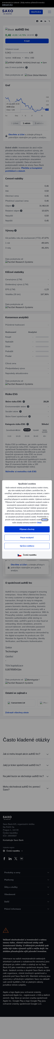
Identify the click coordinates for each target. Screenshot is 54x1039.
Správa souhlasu (27, 547)
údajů (26, 524)
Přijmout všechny (26, 531)
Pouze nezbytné (27, 539)
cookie (20, 521)
